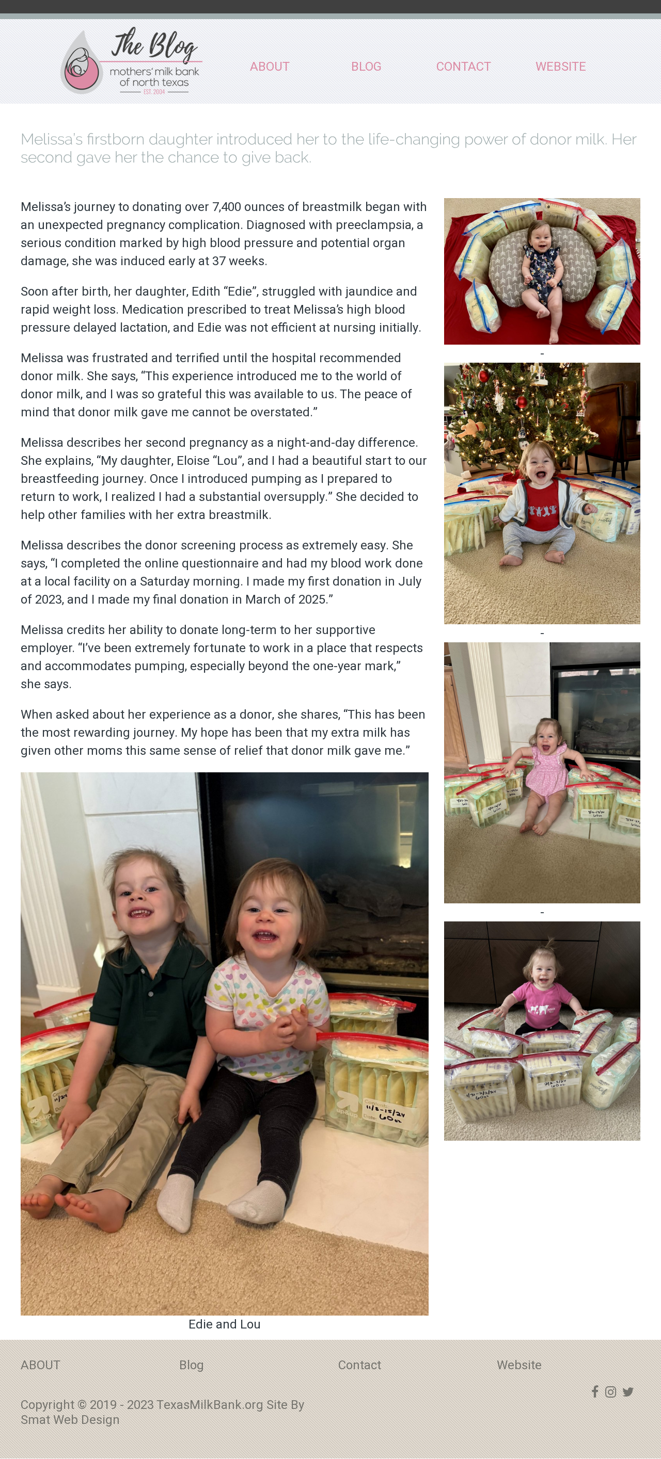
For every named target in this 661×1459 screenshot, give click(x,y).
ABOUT (270, 67)
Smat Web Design (70, 1420)
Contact (463, 67)
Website (561, 67)
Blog (366, 67)
